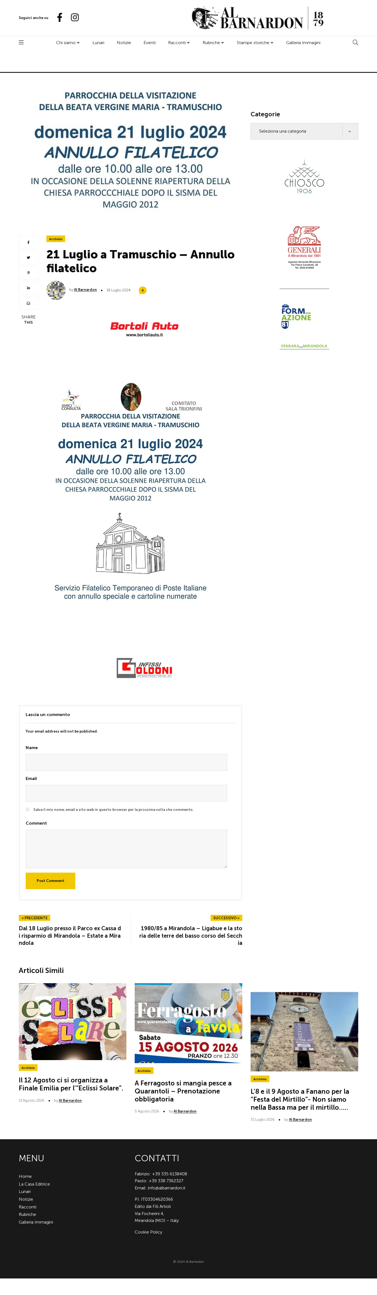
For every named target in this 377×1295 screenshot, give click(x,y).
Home (25, 1176)
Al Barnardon (85, 290)
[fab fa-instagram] (72, 18)
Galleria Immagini (303, 42)
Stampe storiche (253, 42)
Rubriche (211, 42)
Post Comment (50, 880)
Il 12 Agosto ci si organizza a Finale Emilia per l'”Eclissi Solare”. (71, 1084)
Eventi (150, 42)
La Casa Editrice (34, 1184)
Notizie (124, 42)
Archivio (55, 239)
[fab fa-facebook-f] (57, 18)
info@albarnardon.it (166, 1188)
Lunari (98, 42)
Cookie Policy (148, 1232)
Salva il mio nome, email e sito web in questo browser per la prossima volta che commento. (113, 810)
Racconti (177, 42)
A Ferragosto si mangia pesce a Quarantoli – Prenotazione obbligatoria (183, 1091)
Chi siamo (66, 42)
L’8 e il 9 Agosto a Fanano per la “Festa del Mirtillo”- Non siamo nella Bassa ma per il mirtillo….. (300, 1099)
